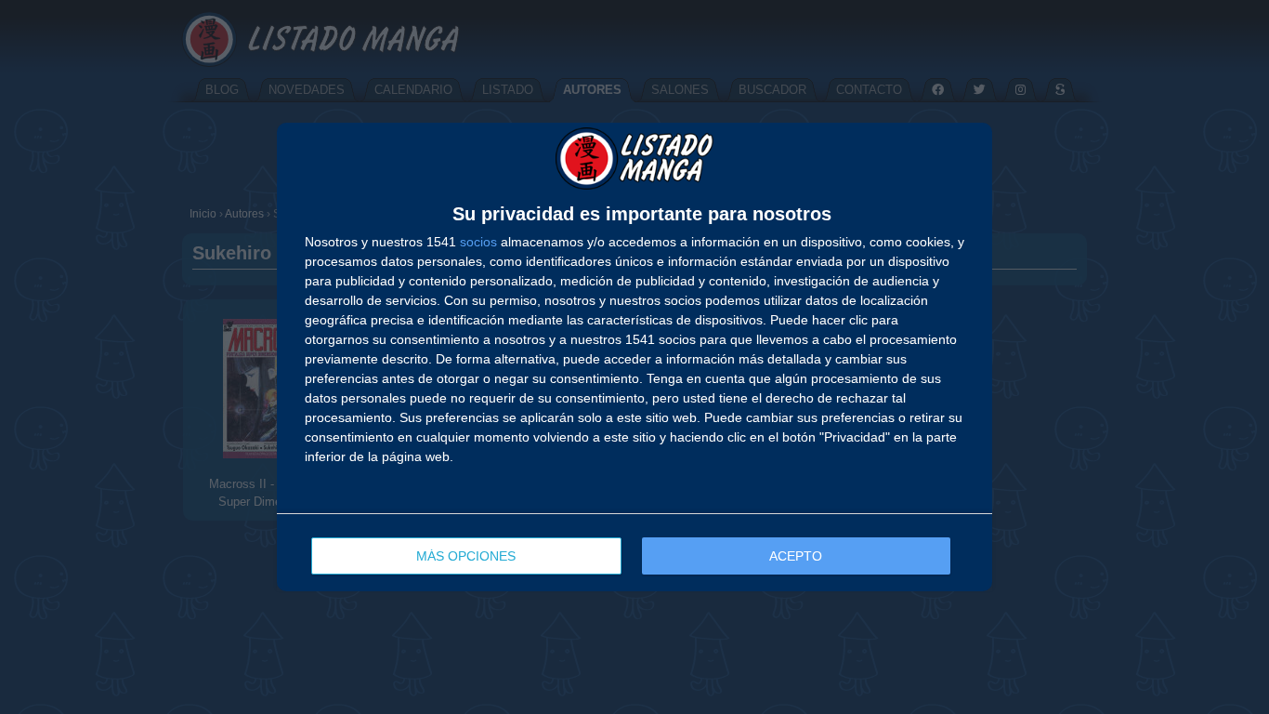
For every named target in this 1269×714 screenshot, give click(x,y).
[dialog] (634, 357)
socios (478, 241)
